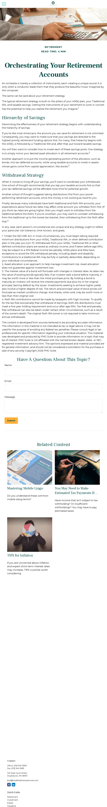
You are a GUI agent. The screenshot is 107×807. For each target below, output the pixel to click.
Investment (12, 800)
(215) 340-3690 (20, 765)
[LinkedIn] (13, 784)
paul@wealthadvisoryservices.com (22, 780)
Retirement (12, 797)
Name (8, 365)
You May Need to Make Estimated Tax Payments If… (76, 490)
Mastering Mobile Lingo (25, 488)
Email (8, 381)
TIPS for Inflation (20, 555)
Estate (10, 803)
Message (10, 397)
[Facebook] (9, 784)
